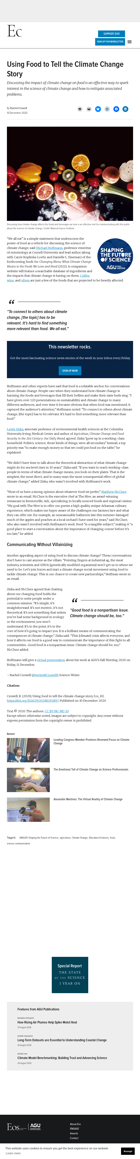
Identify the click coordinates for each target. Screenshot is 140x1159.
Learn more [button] (13, 1153)
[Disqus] (70, 902)
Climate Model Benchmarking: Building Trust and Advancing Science (62, 1058)
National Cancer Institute (62, 228)
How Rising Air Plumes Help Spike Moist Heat (47, 1022)
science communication (18, 843)
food (112, 837)
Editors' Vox (22, 1054)
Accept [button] (128, 1151)
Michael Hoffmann (49, 248)
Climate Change (80, 837)
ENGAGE (74, 1129)
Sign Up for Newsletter (110, 41)
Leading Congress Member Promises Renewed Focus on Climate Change (91, 741)
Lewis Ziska (15, 429)
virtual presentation (51, 660)
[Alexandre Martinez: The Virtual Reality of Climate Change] (28, 811)
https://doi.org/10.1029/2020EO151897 (33, 700)
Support (112, 34)
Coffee (84, 275)
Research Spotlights (26, 1018)
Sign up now (70, 371)
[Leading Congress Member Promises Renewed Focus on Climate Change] (28, 751)
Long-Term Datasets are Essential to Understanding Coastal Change (62, 1040)
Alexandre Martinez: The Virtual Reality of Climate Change (88, 799)
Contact (74, 1138)
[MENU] (130, 41)
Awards (74, 1133)
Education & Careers (98, 837)
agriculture (65, 837)
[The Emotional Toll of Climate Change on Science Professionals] (28, 781)
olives (25, 280)
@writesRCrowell (45, 675)
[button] (70, 359)
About (75, 1124)
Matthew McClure (114, 492)
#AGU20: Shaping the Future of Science (39, 837)
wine (10, 280)
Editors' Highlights (25, 1036)
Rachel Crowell (18, 108)
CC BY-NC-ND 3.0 (57, 711)
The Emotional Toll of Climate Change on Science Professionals (91, 769)
